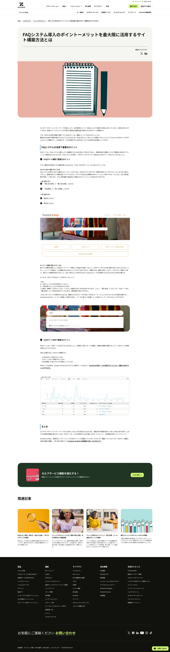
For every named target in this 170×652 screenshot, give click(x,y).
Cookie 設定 (45, 647)
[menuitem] (52, 6)
